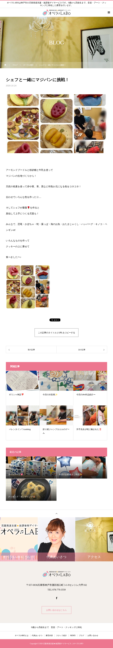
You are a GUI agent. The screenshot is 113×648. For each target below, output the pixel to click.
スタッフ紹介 (61, 635)
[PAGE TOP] (56, 513)
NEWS (72, 635)
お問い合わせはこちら (56, 610)
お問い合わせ (93, 635)
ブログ (81, 635)
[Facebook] (56, 598)
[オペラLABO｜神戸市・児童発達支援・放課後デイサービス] (56, 574)
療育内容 (49, 635)
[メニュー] (108, 12)
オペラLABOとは (21, 635)
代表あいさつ (37, 635)
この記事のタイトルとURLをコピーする (56, 332)
